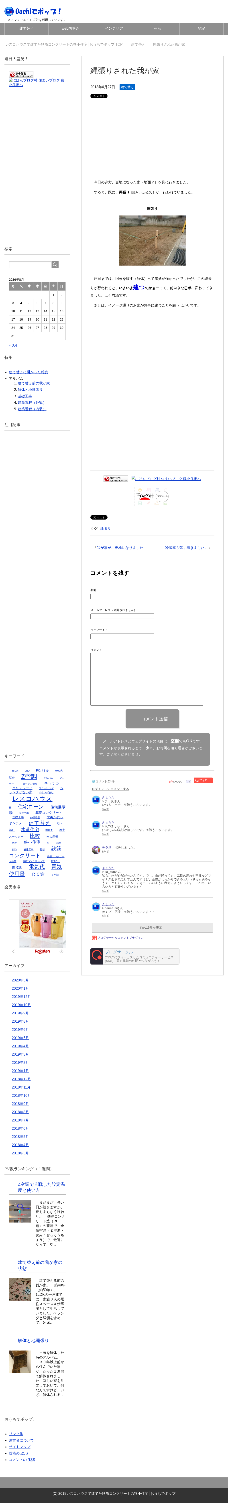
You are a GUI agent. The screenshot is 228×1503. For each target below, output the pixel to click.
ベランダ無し (46, 792)
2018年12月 (21, 1079)
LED (27, 770)
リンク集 (16, 1434)
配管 (42, 849)
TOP (66, 44)
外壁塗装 (35, 817)
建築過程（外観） (32, 402)
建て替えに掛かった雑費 (28, 372)
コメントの (22, 1460)
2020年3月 (20, 980)
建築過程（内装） (32, 409)
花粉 (58, 842)
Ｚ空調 (55, 874)
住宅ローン (31, 807)
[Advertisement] (152, 141)
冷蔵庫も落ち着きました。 (186, 548)
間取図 (17, 867)
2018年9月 (20, 1104)
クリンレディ (22, 788)
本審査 (49, 830)
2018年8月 (20, 1112)
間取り (55, 861)
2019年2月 (20, 1062)
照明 (14, 842)
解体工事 (28, 849)
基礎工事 (25, 396)
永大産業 (52, 836)
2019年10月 (21, 1005)
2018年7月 (20, 1120)
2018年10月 (21, 1095)
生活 (157, 28)
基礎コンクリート (48, 812)
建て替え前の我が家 (34, 383)
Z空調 (29, 776)
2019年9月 (20, 1013)
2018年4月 (20, 1145)
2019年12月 (21, 997)
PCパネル (42, 770)
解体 (14, 849)
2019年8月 (20, 1021)
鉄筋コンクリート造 (34, 861)
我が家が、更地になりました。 (122, 548)
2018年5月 (20, 1137)
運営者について (21, 1440)
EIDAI (15, 770)
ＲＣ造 (38, 874)
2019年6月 (20, 1030)
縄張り (105, 528)
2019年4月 (20, 1046)
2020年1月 (20, 988)
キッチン (52, 783)
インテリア (114, 28)
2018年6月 (20, 1128)
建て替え (26, 28)
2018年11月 (21, 1087)
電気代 (37, 867)
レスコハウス (32, 798)
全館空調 (24, 813)
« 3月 (13, 345)
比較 (35, 836)
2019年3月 (20, 1054)
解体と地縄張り (30, 390)
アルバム (48, 777)
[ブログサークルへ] (134, 956)
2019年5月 (20, 1038)
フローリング (46, 788)
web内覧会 (70, 28)
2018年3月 (20, 1153)
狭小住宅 (32, 842)
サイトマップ (19, 1447)
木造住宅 (30, 829)
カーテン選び (30, 783)
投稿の (18, 1453)
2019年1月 (20, 1071)
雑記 (201, 28)
